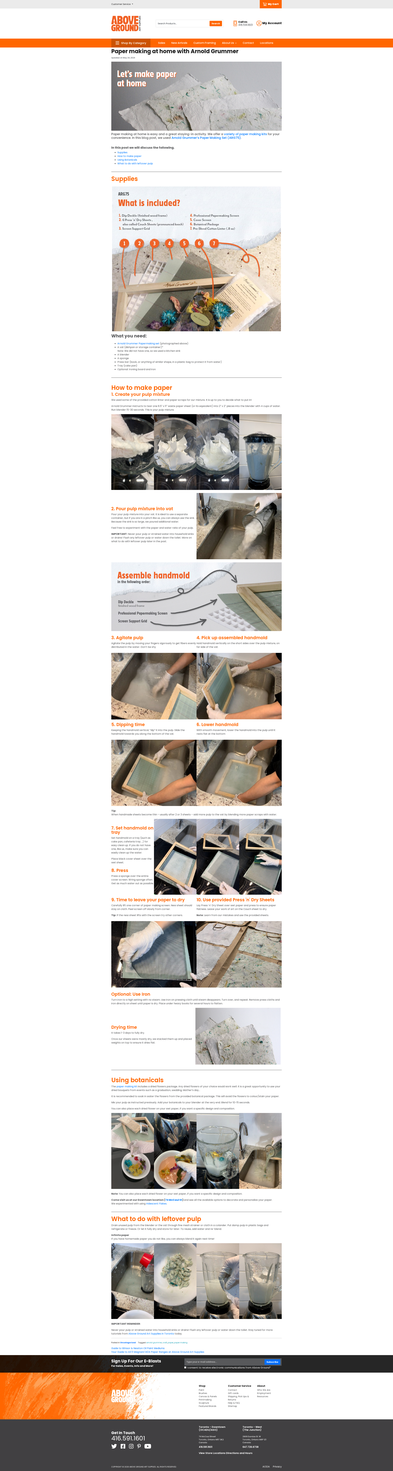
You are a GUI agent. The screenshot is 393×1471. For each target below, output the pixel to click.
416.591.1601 (128, 1438)
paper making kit (127, 1086)
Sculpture (204, 1402)
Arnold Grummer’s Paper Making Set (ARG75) (206, 138)
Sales (161, 43)
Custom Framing (204, 43)
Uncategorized (128, 1342)
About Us (228, 43)
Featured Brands (207, 1406)
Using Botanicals (127, 160)
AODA (266, 1466)
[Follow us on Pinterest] (139, 1446)
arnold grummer (154, 1342)
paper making (180, 1342)
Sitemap (232, 1406)
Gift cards (233, 1393)
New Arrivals (179, 43)
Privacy (277, 1466)
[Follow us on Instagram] (131, 1446)
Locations (266, 43)
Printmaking (205, 1399)
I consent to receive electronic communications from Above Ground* (229, 1367)
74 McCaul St (173, 1200)
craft (165, 1342)
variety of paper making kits (245, 134)
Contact (248, 43)
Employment (264, 1393)
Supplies (122, 152)
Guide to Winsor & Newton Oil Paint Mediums (138, 1348)
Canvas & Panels (208, 1396)
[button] (122, 4)
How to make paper (129, 156)
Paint (201, 1390)
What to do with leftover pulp (135, 163)
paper (170, 1342)
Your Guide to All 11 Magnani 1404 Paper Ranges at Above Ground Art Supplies (157, 1352)
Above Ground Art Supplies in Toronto (151, 1333)
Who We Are (263, 1390)
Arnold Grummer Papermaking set (138, 343)
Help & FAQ (234, 1402)
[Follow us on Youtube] (147, 1446)
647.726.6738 (251, 1447)
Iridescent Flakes (156, 1203)
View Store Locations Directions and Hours (225, 1453)
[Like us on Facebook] (123, 1446)
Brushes (203, 1393)
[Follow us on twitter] (114, 1446)
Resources (262, 1396)
